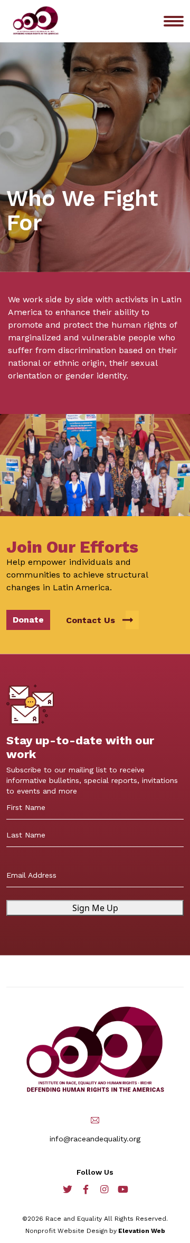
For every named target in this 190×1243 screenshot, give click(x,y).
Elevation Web (141, 1231)
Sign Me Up (95, 908)
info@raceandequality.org (95, 1138)
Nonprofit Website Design (66, 1231)
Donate (28, 620)
